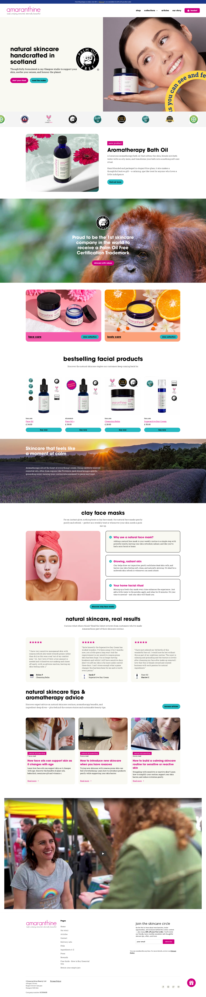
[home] (23, 10)
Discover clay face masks (103, 607)
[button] (151, 10)
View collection (90, 337)
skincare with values (103, 263)
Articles (64, 934)
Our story (64, 930)
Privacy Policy (55, 981)
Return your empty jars (70, 968)
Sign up (101, 2)
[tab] (143, 541)
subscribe (168, 942)
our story (176, 10)
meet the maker (39, 80)
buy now (44, 430)
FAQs (63, 946)
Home (63, 926)
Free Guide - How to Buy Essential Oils (75, 962)
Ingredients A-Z (67, 950)
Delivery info (66, 942)
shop (138, 10)
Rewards (64, 957)
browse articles (171, 706)
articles (165, 10)
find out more (115, 182)
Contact (64, 938)
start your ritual (19, 80)
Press (63, 953)
